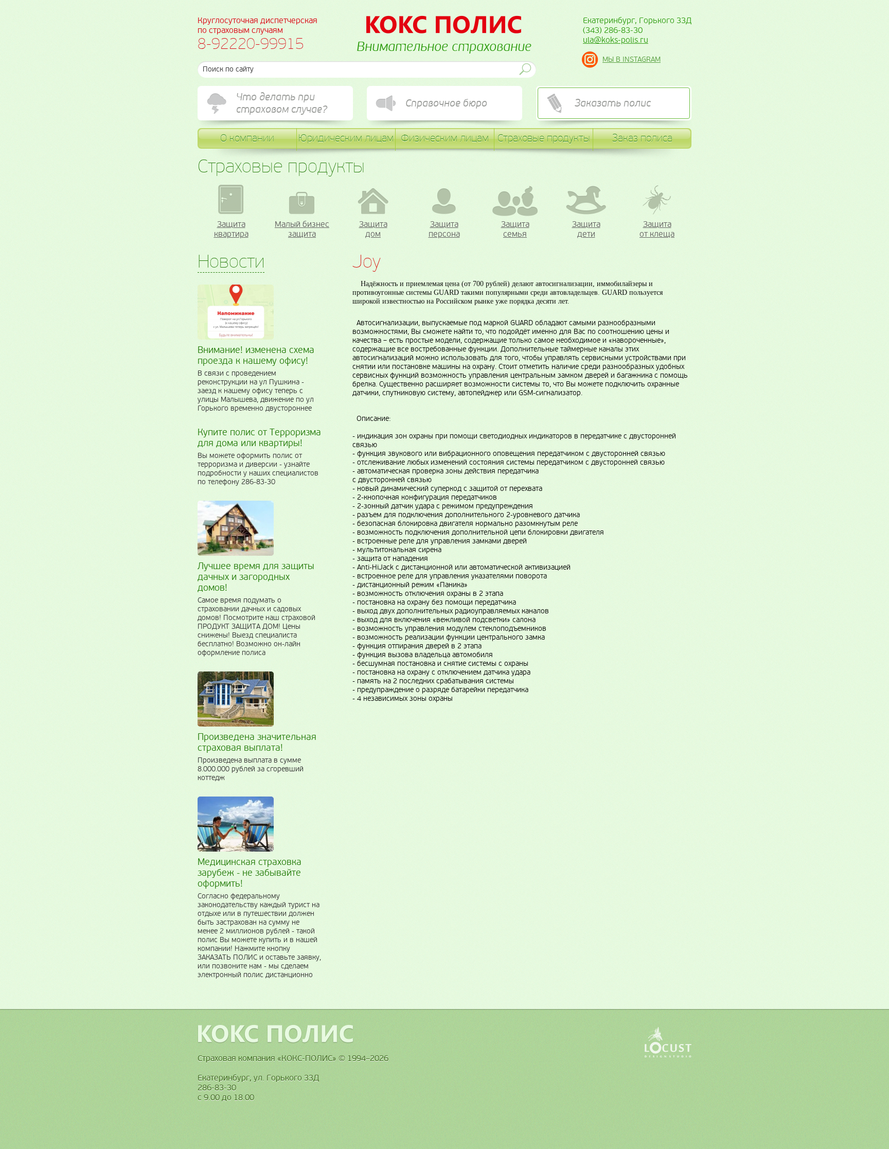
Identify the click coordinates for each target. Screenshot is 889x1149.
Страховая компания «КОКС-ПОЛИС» (443, 24)
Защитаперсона (444, 229)
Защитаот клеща (656, 229)
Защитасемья (515, 229)
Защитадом (373, 229)
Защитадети (586, 229)
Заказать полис (613, 103)
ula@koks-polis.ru (615, 40)
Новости (231, 261)
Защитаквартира (231, 229)
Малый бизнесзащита (302, 229)
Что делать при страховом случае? (281, 103)
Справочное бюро (446, 103)
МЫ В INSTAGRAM (631, 59)
